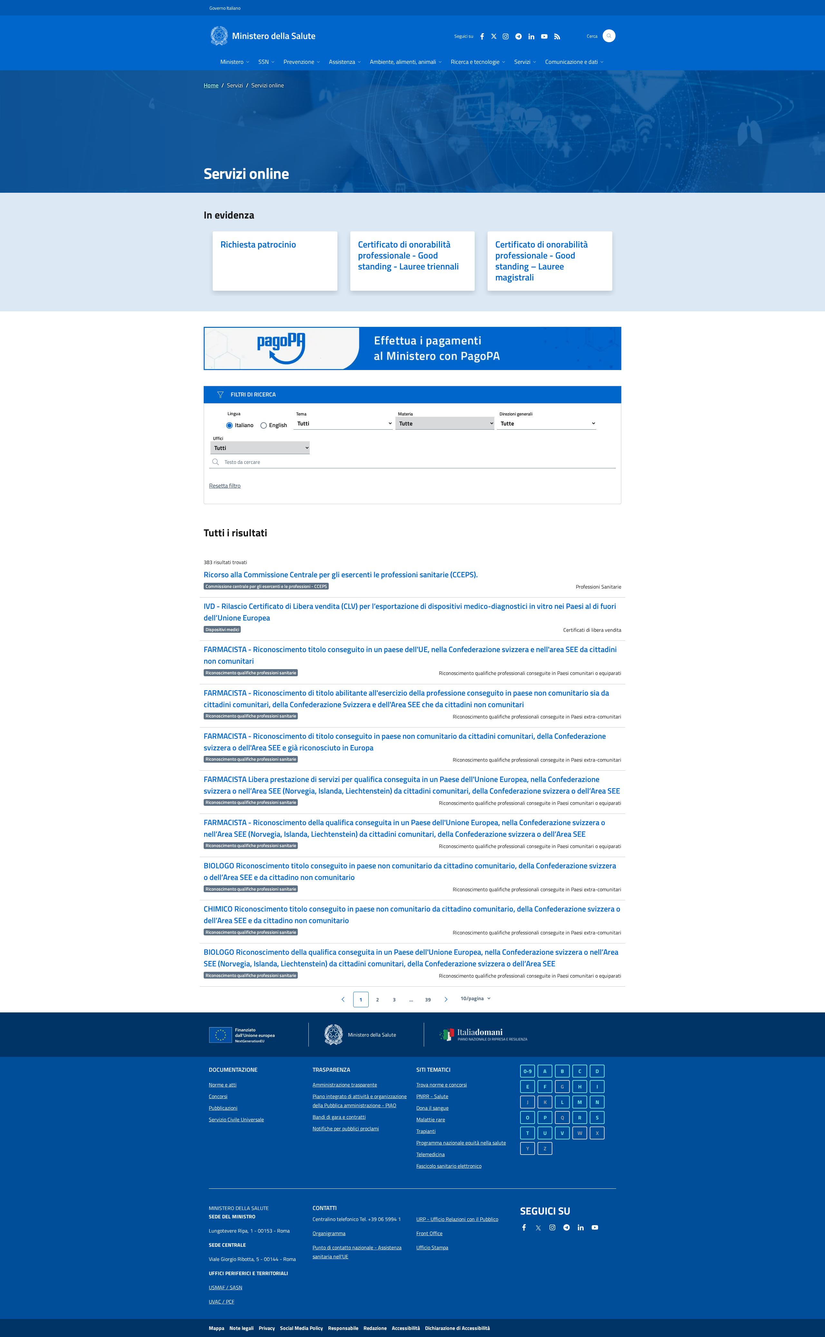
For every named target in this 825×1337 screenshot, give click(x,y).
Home (211, 85)
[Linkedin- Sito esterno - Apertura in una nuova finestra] (581, 1227)
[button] (609, 35)
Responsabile (343, 1328)
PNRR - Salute (432, 1096)
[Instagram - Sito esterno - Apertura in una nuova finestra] (503, 35)
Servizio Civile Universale (236, 1119)
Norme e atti (223, 1084)
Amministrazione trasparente (345, 1084)
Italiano (244, 425)
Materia (405, 413)
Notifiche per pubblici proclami (346, 1128)
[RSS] (554, 35)
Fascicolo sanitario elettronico (448, 1166)
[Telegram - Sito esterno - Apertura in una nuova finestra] (566, 1227)
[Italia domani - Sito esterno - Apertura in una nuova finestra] (488, 1034)
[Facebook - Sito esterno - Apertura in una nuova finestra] (479, 35)
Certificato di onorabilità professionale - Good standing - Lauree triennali (408, 255)
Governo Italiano (224, 8)
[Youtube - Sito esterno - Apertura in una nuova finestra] (541, 35)
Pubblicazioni (223, 1108)
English (278, 425)
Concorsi (218, 1096)
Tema (301, 413)
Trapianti (426, 1131)
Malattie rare (430, 1119)
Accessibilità (406, 1328)
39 (428, 999)
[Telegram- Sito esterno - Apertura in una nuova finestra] (516, 35)
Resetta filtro (225, 485)
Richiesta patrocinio (258, 244)
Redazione (375, 1328)
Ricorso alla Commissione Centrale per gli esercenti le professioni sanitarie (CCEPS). (341, 574)
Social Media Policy (301, 1328)
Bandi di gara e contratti (339, 1117)
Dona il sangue (432, 1108)
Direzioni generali (516, 413)
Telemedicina (430, 1154)
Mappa (216, 1328)
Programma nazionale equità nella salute (461, 1143)
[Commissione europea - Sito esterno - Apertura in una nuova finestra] (242, 1035)
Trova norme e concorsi (441, 1084)
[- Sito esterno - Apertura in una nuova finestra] (412, 348)
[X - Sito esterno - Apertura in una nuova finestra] (494, 35)
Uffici (218, 438)
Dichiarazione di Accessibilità (457, 1328)
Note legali (241, 1328)
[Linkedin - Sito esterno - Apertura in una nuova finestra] (528, 35)
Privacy (267, 1328)
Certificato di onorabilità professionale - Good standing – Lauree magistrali (541, 260)
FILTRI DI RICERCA (253, 394)
